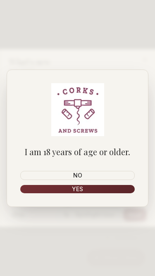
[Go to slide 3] (80, 203)
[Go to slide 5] (90, 203)
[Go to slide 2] (75, 203)
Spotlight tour (94, 214)
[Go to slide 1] (68, 203)
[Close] (144, 59)
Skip (18, 214)
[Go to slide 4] (85, 203)
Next (134, 214)
